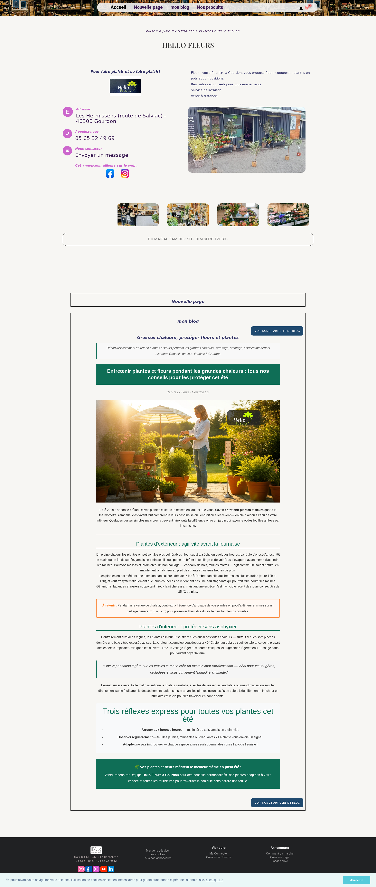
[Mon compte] (301, 8)
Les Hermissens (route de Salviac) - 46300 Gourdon (121, 118)
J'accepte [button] (356, 880)
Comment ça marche (280, 853)
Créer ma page (279, 857)
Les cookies (157, 854)
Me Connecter (219, 853)
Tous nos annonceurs (157, 858)
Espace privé (280, 861)
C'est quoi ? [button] (214, 880)
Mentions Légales (157, 850)
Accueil (118, 7)
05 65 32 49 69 (95, 138)
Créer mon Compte (218, 857)
